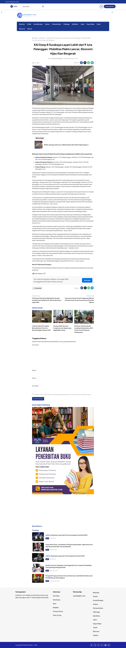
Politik (29, 24)
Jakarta (29, 29)
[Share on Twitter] (84, 62)
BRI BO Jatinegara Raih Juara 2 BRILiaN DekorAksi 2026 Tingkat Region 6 (66, 145)
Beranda (22, 24)
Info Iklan (56, 596)
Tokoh (99, 24)
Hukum (47, 24)
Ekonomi (22, 29)
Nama (34, 370)
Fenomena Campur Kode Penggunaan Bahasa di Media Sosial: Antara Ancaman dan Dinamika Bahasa (79, 300)
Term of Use (57, 615)
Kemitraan (56, 600)
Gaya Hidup (90, 24)
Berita (47, 538)
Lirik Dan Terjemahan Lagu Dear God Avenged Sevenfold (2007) (65, 556)
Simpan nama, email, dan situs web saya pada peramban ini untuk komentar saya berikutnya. (62, 394)
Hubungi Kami (109, 6)
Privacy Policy (58, 611)
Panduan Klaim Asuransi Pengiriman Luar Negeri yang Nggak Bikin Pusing (62, 328)
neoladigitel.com (79, 596)
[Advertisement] (63, 509)
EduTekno (75, 24)
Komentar (35, 345)
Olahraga (66, 24)
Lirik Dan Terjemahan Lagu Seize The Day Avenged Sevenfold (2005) (66, 535)
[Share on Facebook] (81, 62)
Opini (82, 24)
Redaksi (56, 607)
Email (34, 378)
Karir (54, 603)
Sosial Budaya (38, 24)
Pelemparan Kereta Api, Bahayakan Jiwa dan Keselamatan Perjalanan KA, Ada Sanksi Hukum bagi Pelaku (46, 300)
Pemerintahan (56, 24)
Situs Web (35, 386)
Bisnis (47, 570)
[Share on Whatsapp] (88, 62)
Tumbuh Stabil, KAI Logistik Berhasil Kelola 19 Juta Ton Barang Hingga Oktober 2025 (41, 328)
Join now (87, 280)
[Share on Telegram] (92, 62)
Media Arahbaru (28, 645)
